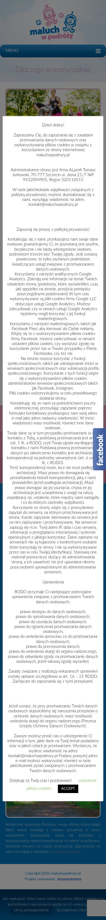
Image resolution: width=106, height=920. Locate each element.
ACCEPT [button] (68, 789)
